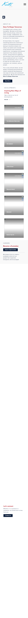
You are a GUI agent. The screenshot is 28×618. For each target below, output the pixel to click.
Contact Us (8, 515)
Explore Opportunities (10, 249)
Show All (6, 99)
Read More (8, 81)
